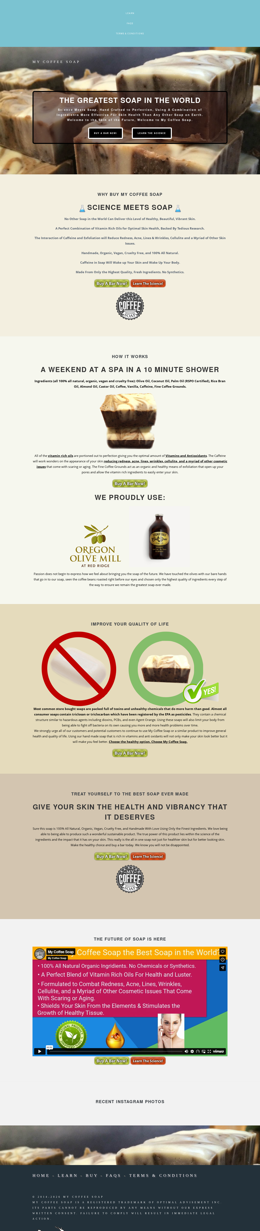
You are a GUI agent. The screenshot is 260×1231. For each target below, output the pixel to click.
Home (41, 1175)
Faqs (130, 23)
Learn (130, 13)
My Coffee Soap (56, 62)
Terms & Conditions (130, 33)
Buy (92, 1175)
